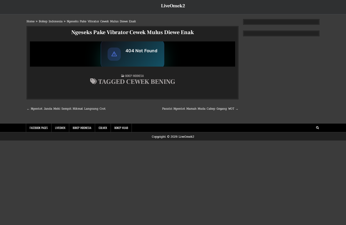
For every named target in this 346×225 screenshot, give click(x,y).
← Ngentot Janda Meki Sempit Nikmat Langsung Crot (66, 108)
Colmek (103, 128)
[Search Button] (317, 127)
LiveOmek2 (173, 6)
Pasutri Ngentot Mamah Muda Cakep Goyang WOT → (200, 108)
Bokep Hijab (121, 128)
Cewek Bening (150, 81)
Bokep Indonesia (51, 21)
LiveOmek (60, 128)
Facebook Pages (39, 128)
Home (31, 21)
